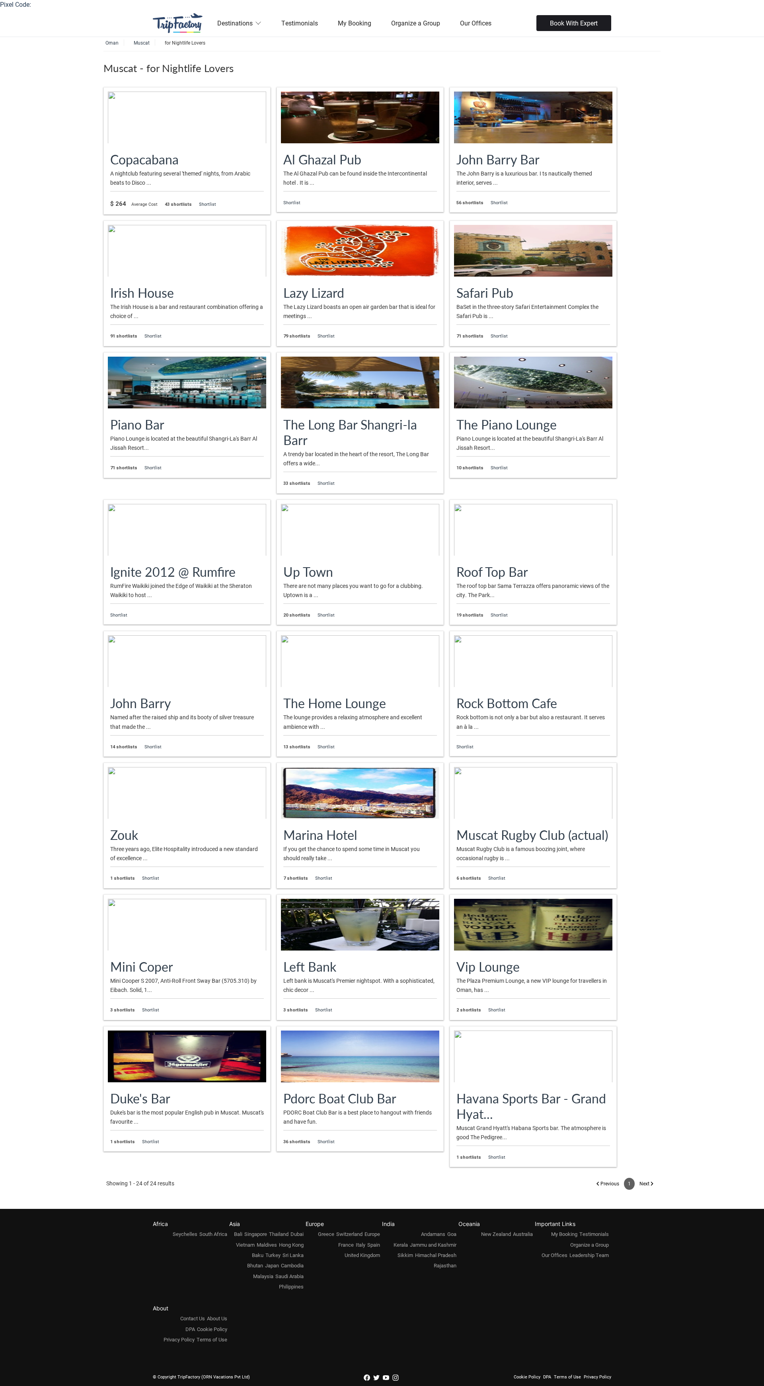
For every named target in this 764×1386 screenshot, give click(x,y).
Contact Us (192, 1318)
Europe (372, 1234)
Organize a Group (415, 23)
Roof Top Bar (492, 571)
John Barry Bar (498, 159)
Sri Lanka (293, 1255)
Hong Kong (291, 1244)
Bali (238, 1234)
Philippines (291, 1286)
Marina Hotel (320, 835)
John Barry (140, 703)
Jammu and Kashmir (433, 1244)
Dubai (297, 1234)
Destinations (235, 23)
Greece (326, 1234)
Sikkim (405, 1255)
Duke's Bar (140, 1098)
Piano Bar (137, 424)
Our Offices (475, 23)
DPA (190, 1329)
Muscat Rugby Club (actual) (532, 835)
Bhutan (255, 1265)
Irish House (142, 292)
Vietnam (245, 1244)
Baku (257, 1255)
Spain (373, 1244)
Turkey (273, 1255)
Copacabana (144, 159)
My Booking (354, 23)
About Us (217, 1318)
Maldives (267, 1244)
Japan (272, 1265)
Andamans (433, 1234)
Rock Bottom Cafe (506, 703)
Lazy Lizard (313, 292)
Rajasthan (445, 1265)
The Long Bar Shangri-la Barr (350, 432)
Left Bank (309, 966)
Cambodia (292, 1265)
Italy (360, 1244)
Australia (523, 1234)
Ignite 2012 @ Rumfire (173, 571)
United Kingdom (362, 1255)
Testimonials (299, 23)
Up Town (308, 571)
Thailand (278, 1234)
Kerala (401, 1244)
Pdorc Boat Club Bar (339, 1098)
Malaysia (263, 1276)
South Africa (213, 1234)
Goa (451, 1234)
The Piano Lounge (506, 424)
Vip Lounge (488, 966)
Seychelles (185, 1234)
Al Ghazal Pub (322, 159)
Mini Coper (141, 966)
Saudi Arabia (289, 1276)
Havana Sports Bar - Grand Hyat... (531, 1106)
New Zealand (496, 1234)
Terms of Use (212, 1339)
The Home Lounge (334, 703)
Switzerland (349, 1234)
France (346, 1244)
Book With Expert (574, 23)
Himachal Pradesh (435, 1255)
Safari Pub (484, 292)
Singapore (255, 1234)
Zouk (124, 835)
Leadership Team (589, 1255)
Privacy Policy (179, 1339)
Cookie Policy (212, 1329)
